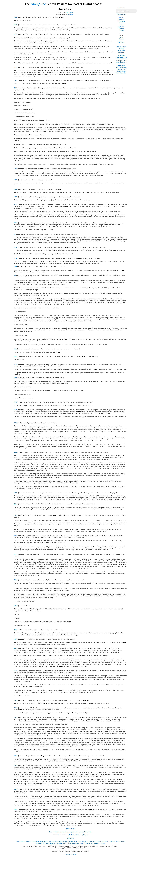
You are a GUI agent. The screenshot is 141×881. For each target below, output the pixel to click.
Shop (75, 841)
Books (121, 23)
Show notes (79, 832)
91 (15, 671)
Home (121, 17)
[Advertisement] (70, 868)
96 (15, 504)
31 (16, 17)
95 (15, 765)
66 (15, 25)
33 (16, 180)
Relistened (79, 835)
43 (15, 80)
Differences (75, 843)
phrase (71, 12)
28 (16, 34)
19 (16, 580)
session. (70, 14)
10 (16, 223)
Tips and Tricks (120, 841)
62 (15, 378)
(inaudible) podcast (121, 58)
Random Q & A (40, 843)
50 (15, 223)
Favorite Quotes (83, 841)
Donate (121, 30)
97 (15, 606)
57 (15, 364)
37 (16, 197)
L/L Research (121, 69)
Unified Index (60, 843)
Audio (121, 25)
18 (16, 67)
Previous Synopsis (61, 841)
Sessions (121, 19)
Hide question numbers (56, 832)
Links (47, 843)
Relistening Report (102, 841)
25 (16, 410)
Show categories (70, 832)
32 (16, 169)
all (67, 12)
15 (16, 258)
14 (16, 606)
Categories (121, 21)
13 (16, 717)
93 (15, 493)
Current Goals (95, 843)
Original (121, 39)
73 (15, 554)
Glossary (121, 28)
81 (15, 67)
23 (16, 25)
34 (15, 810)
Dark (121, 37)
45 (15, 639)
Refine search (121, 14)
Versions (68, 843)
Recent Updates (85, 843)
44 (15, 630)
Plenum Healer (121, 49)
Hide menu (121, 8)
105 (15, 708)
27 (15, 204)
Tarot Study (92, 841)
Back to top (70, 838)
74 (15, 580)
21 (15, 34)
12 (16, 515)
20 (15, 17)
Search (22, 841)
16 (16, 700)
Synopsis (121, 27)
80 (15, 648)
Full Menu (121, 42)
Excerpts (52, 843)
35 (16, 189)
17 (16, 554)
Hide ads (67, 854)
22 (16, 535)
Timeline (112, 841)
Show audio (88, 832)
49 (15, 423)
